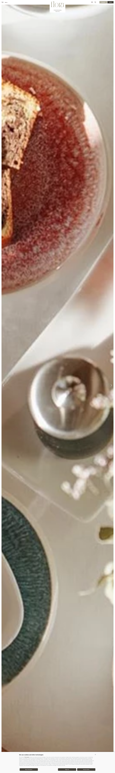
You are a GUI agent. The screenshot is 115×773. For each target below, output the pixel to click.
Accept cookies (86, 769)
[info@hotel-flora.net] (92, 2)
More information (28, 769)
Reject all (67, 769)
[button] (95, 754)
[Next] (110, 385)
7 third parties (26, 757)
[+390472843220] (95, 2)
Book (110, 2)
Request (103, 2)
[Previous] (3, 385)
